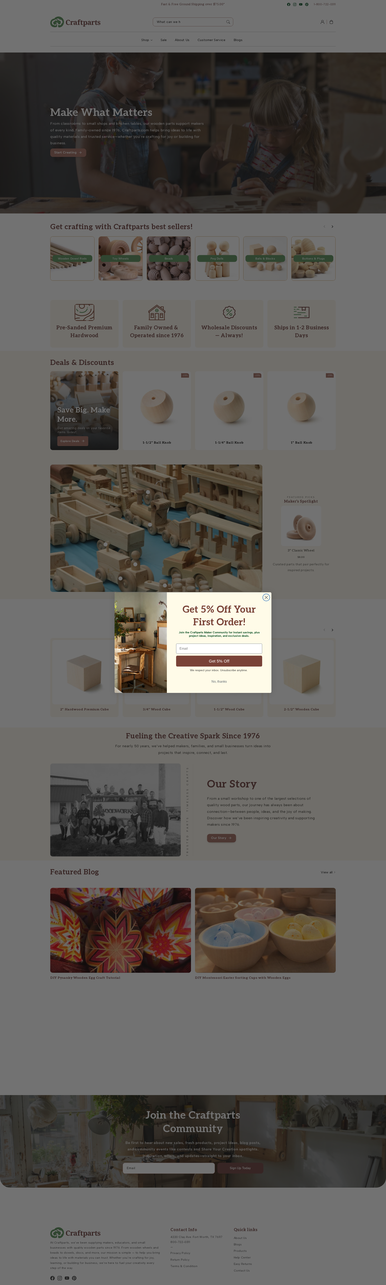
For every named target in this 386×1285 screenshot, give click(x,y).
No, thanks (219, 681)
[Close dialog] (266, 597)
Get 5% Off (219, 661)
